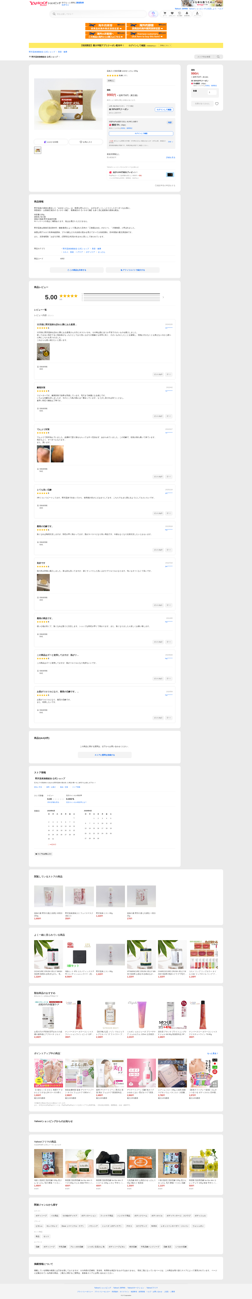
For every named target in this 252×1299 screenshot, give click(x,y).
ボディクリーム (140, 1216)
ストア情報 (76, 787)
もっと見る (211, 1053)
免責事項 (134, 1292)
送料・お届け (51, 787)
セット (46, 1236)
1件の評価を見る (53, 802)
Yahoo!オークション (135, 1288)
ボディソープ (41, 1216)
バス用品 (54, 1216)
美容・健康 (62, 52)
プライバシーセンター (102, 1292)
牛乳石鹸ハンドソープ (150, 1247)
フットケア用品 (106, 1216)
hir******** (169, 391)
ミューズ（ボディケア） (112, 1226)
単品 (37, 1236)
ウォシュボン (198, 1226)
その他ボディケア (69, 1216)
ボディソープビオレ (117, 1247)
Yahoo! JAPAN (181, 9)
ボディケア (90, 252)
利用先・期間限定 (126, 128)
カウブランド (141, 1226)
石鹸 (37, 1247)
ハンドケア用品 (123, 1216)
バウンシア (93, 1226)
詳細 (169, 141)
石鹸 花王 (167, 1247)
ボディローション (88, 1216)
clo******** (169, 328)
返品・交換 (64, 787)
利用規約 (115, 1292)
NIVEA (154, 1226)
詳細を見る (170, 157)
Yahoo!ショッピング (102, 1288)
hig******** (169, 530)
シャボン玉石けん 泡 (95, 1247)
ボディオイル (156, 1216)
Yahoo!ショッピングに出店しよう (203, 9)
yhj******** (169, 493)
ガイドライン (124, 1292)
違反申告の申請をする (166, 185)
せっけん (101, 252)
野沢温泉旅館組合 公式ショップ (42, 52)
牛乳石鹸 (62, 1247)
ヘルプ (220, 9)
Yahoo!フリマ (152, 1288)
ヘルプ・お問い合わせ (154, 1292)
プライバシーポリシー (85, 1292)
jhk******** (169, 566)
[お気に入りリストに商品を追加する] (217, 104)
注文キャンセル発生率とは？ (76, 802)
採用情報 (142, 1292)
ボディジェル (200, 1216)
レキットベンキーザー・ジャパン (174, 1226)
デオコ (129, 1226)
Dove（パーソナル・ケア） (73, 1226)
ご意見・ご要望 (169, 1292)
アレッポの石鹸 (76, 1247)
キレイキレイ (51, 1226)
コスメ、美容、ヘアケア (73, 252)
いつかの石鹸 (181, 1247)
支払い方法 (38, 787)
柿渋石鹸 (133, 1247)
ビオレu (39, 1226)
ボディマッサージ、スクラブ (179, 1216)
